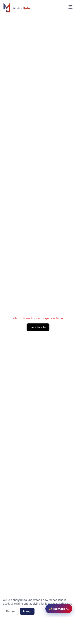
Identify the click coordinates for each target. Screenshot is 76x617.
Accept (27, 611)
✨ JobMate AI (59, 609)
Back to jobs (38, 327)
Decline (10, 611)
